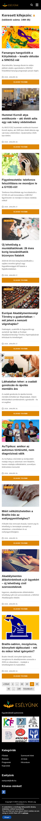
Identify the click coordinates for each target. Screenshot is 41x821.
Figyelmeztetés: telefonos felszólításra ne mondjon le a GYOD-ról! (19, 183)
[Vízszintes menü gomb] (37, 4)
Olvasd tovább (20, 82)
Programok (6, 762)
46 (9, 689)
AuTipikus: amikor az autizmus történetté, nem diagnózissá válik (18, 450)
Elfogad (6, 817)
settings (25, 813)
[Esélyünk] (10, 4)
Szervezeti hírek (27, 756)
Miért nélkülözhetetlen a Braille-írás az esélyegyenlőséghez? (17, 515)
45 (37, 684)
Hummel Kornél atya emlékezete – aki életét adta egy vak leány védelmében (19, 118)
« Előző (6, 684)
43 (27, 684)
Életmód (5, 759)
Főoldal (5, 756)
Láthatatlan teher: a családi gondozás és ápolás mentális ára (19, 385)
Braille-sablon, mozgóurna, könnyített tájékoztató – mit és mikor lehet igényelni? (19, 648)
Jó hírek (24, 759)
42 (22, 684)
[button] (32, 5)
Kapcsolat (6, 766)
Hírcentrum (25, 762)
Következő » (28, 689)
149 (18, 689)
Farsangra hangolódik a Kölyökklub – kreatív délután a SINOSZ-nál (20, 56)
